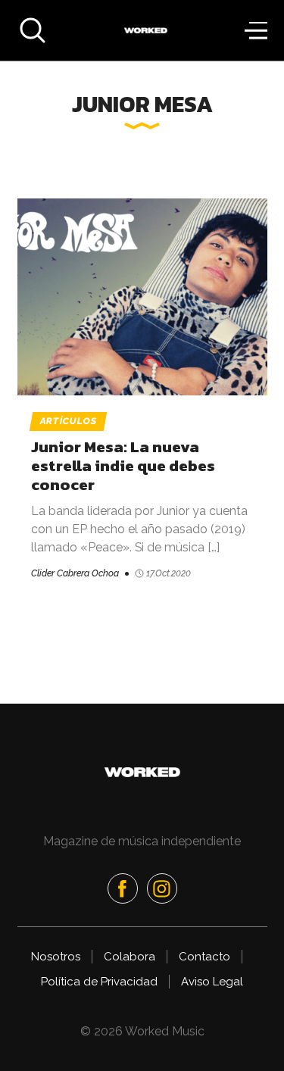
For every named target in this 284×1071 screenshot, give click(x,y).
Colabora (129, 956)
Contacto (204, 956)
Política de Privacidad (99, 981)
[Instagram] (162, 888)
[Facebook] (123, 888)
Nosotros (55, 956)
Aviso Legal (212, 981)
